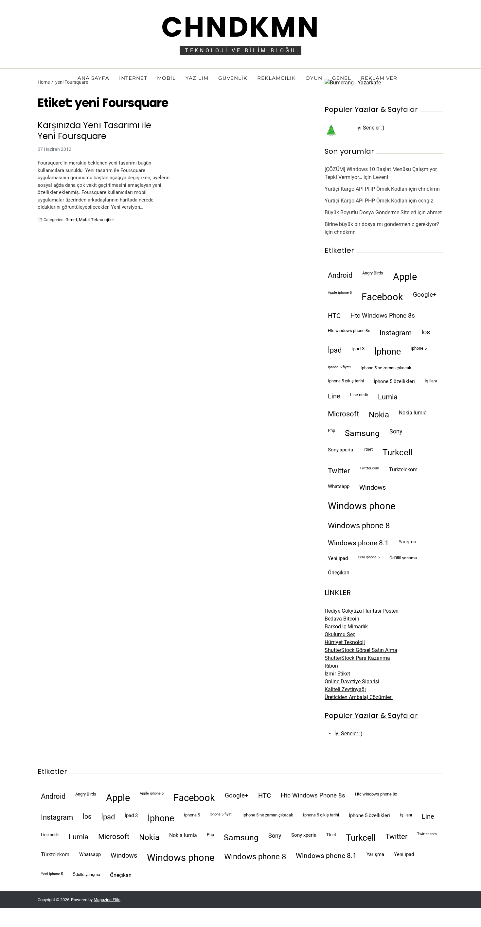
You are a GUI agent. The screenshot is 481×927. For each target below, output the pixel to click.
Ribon (331, 666)
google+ (424, 294)
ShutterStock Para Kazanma (357, 658)
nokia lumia (413, 413)
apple (405, 276)
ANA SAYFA (93, 78)
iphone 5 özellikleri (394, 381)
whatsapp (338, 486)
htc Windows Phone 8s (382, 315)
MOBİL (166, 78)
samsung (362, 433)
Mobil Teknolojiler (96, 219)
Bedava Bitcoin (342, 619)
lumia (388, 397)
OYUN (314, 78)
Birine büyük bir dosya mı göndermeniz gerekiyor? (382, 224)
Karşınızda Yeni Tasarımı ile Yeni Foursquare (94, 130)
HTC (334, 316)
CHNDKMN (240, 27)
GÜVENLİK (232, 78)
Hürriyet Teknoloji (345, 642)
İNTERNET (133, 78)
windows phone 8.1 (358, 543)
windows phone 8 (359, 525)
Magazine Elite (107, 899)
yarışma (407, 542)
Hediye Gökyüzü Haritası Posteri (362, 611)
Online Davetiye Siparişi (352, 681)
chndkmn (429, 189)
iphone (387, 351)
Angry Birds (372, 273)
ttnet (368, 449)
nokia (379, 414)
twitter (339, 471)
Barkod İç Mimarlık (346, 626)
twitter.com (369, 468)
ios (425, 332)
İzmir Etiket (337, 674)
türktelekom (403, 469)
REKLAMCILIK (276, 78)
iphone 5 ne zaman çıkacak (386, 367)
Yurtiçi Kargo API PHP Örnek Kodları (366, 189)
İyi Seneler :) (370, 128)
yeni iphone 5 (369, 557)
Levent (380, 177)
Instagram (396, 332)
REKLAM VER (379, 78)
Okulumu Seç (340, 634)
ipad (335, 350)
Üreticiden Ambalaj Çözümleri (359, 697)
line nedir (359, 394)
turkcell (397, 452)
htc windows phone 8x (349, 330)
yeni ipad (338, 558)
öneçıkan (338, 572)
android (340, 275)
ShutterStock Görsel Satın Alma (361, 650)
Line (334, 396)
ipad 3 (358, 349)
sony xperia (340, 450)
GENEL (341, 78)
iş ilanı (431, 380)
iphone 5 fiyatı (339, 367)
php (331, 430)
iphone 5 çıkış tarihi (346, 380)
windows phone (361, 506)
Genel (71, 219)
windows (372, 487)
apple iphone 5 (340, 292)
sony (395, 431)
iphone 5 (419, 348)
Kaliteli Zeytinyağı (345, 689)
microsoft (343, 414)
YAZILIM (197, 78)
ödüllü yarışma (403, 557)
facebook (382, 297)
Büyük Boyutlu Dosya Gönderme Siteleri (370, 212)
